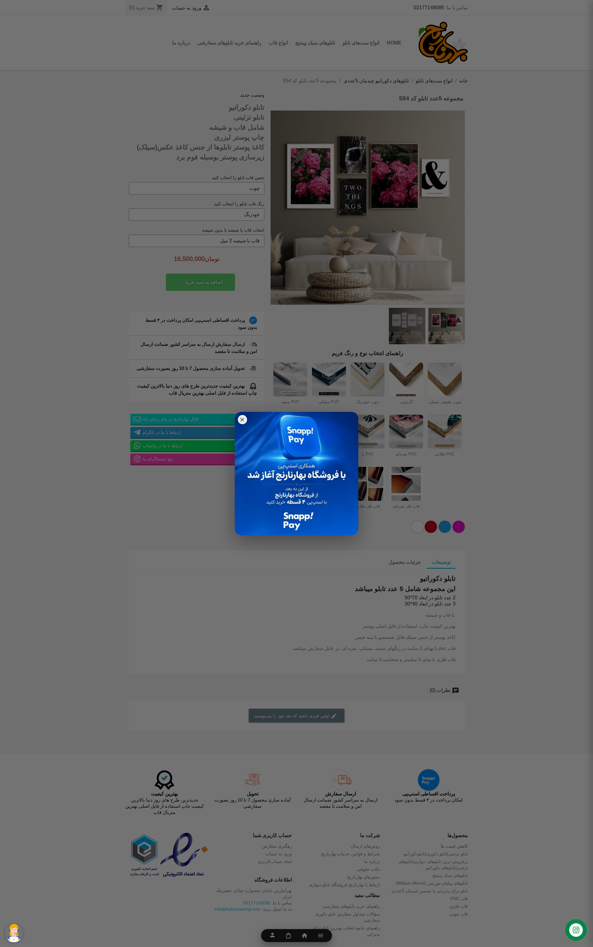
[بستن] (242, 419)
